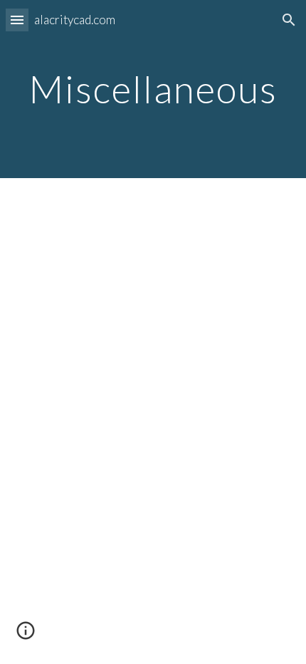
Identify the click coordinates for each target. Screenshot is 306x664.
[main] (153, 88)
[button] (17, 19)
